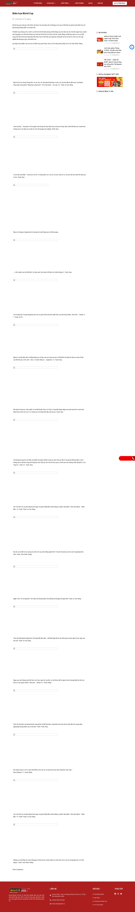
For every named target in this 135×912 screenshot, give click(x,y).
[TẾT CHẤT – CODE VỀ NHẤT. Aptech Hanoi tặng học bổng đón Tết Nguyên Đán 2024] (100, 64)
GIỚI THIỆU (64, 3)
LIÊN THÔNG (79, 3)
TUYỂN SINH (38, 3)
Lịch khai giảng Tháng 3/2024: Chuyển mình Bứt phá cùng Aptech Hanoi (112, 50)
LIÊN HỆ (100, 3)
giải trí (29, 19)
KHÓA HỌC (50, 3)
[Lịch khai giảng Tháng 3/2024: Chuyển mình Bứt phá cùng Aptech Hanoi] (100, 51)
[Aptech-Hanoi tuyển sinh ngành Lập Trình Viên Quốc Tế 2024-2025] (100, 40)
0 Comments (114, 43)
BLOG (90, 3)
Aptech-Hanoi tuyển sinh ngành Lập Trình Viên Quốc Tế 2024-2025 (112, 38)
